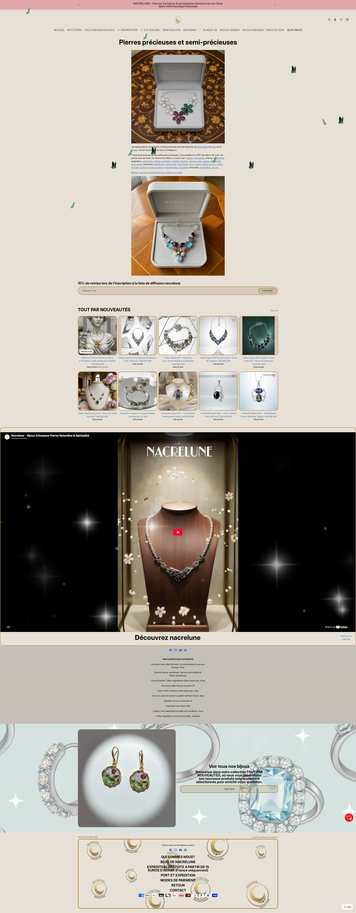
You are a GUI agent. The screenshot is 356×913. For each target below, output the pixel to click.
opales (198, 164)
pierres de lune (208, 164)
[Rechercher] (329, 20)
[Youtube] (180, 650)
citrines (157, 161)
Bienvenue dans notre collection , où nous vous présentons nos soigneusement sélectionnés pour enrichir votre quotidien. (229, 777)
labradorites (215, 161)
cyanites (175, 161)
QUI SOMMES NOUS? (178, 857)
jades (199, 161)
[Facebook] (170, 650)
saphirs (134, 150)
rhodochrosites (171, 167)
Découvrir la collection (346, 637)
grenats (192, 161)
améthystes (218, 158)
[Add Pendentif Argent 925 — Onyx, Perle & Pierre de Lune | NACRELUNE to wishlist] (233, 376)
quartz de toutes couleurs (151, 167)
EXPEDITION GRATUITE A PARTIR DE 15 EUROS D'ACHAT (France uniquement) (178, 868)
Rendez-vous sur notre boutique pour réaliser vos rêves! (156, 172)
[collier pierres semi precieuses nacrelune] (178, 225)
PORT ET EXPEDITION (178, 875)
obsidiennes (159, 164)
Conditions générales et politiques (265, 837)
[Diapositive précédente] (79, 5)
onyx (191, 164)
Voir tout (229, 789)
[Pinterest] (185, 650)
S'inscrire (267, 290)
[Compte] (335, 20)
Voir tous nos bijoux (229, 766)
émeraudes (202, 147)
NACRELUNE (92, 837)
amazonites (199, 158)
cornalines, (166, 161)
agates (190, 158)
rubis (214, 147)
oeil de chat (171, 164)
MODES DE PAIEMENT (178, 880)
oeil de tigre (182, 164)
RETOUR (178, 885)
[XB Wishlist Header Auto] (341, 20)
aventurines (147, 161)
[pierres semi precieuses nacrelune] (178, 96)
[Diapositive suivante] (275, 5)
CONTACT (178, 890)
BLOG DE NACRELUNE (178, 862)
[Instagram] (175, 650)
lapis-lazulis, (136, 164)
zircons (215, 167)
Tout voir (274, 310)
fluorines (184, 161)
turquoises (183, 167)
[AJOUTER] (112, 350)
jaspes (206, 161)
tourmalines (205, 167)
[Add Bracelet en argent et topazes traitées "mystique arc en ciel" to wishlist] (153, 376)
